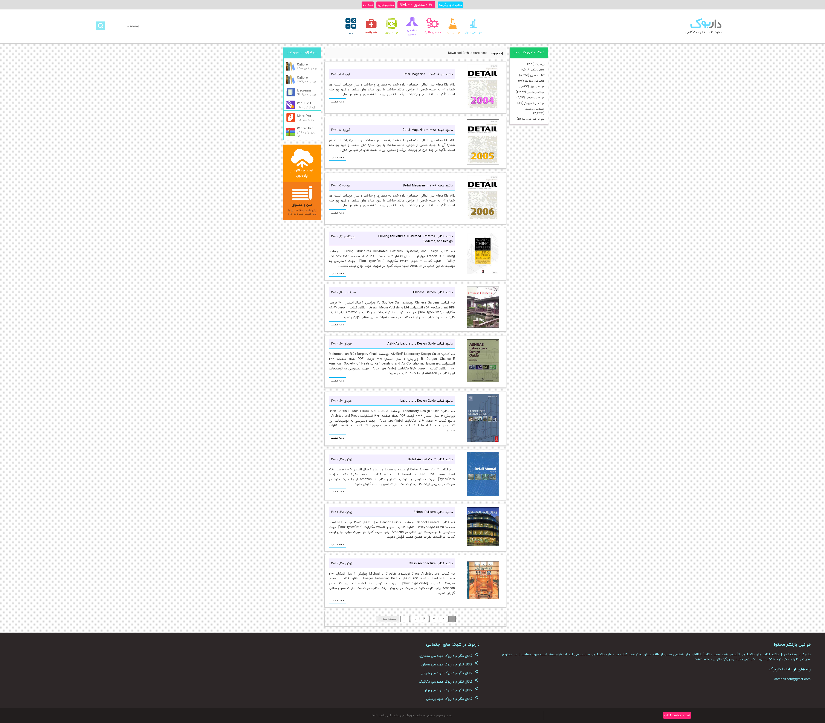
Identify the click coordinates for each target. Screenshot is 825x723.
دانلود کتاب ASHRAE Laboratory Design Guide (420, 343)
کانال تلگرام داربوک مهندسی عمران (449, 664)
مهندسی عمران (535, 97)
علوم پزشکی (537, 69)
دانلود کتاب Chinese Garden (433, 292)
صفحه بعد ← (387, 618)
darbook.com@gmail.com (792, 679)
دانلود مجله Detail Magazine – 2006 (428, 185)
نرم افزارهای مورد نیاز (533, 119)
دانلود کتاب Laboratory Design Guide (426, 400)
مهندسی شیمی (535, 92)
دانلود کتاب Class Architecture (431, 563)
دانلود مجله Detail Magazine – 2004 (428, 74)
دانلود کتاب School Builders (433, 512)
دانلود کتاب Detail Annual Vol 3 (430, 459)
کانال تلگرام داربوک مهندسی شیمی (449, 673)
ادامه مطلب (337, 101)
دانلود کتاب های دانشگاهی (704, 32)
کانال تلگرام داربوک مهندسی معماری (448, 656)
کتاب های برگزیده (534, 81)
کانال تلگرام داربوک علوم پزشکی (452, 699)
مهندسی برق (537, 86)
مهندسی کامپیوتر (534, 103)
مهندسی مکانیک (534, 109)
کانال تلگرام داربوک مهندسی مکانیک (448, 682)
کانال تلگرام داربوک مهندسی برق (451, 690)
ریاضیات (539, 64)
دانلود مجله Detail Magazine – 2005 (428, 130)
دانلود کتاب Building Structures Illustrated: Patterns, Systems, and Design (415, 238)
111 (405, 618)
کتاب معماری (537, 75)
